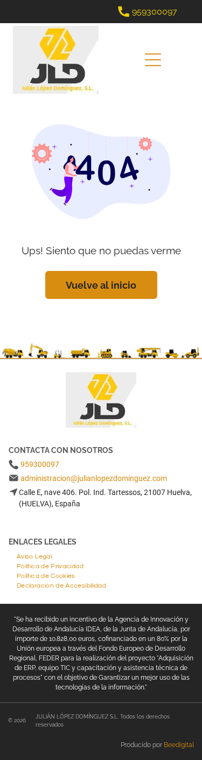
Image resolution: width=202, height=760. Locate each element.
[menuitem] (34, 555)
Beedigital (179, 745)
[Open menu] (153, 60)
